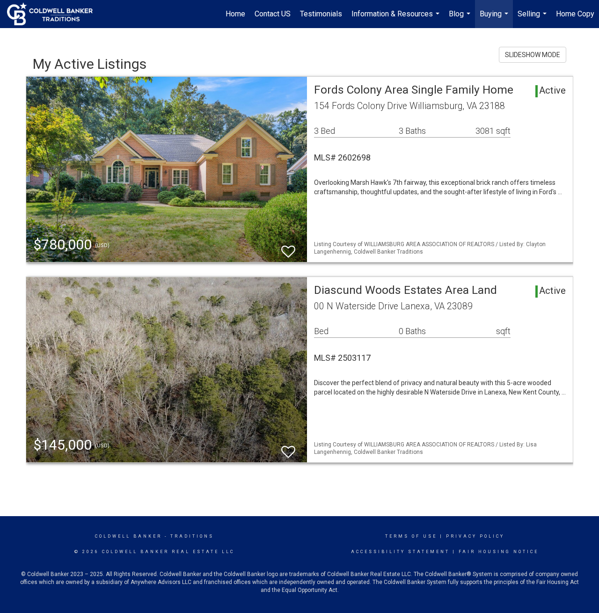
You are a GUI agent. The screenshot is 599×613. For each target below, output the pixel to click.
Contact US (273, 13)
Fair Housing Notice (499, 551)
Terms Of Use (411, 536)
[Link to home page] (54, 14)
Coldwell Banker (128, 536)
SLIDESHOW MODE (532, 54)
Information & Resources (396, 18)
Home (235, 13)
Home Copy (575, 13)
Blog (461, 18)
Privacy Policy (475, 536)
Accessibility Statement (400, 551)
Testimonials (321, 13)
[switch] (288, 247)
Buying (495, 18)
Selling (533, 18)
